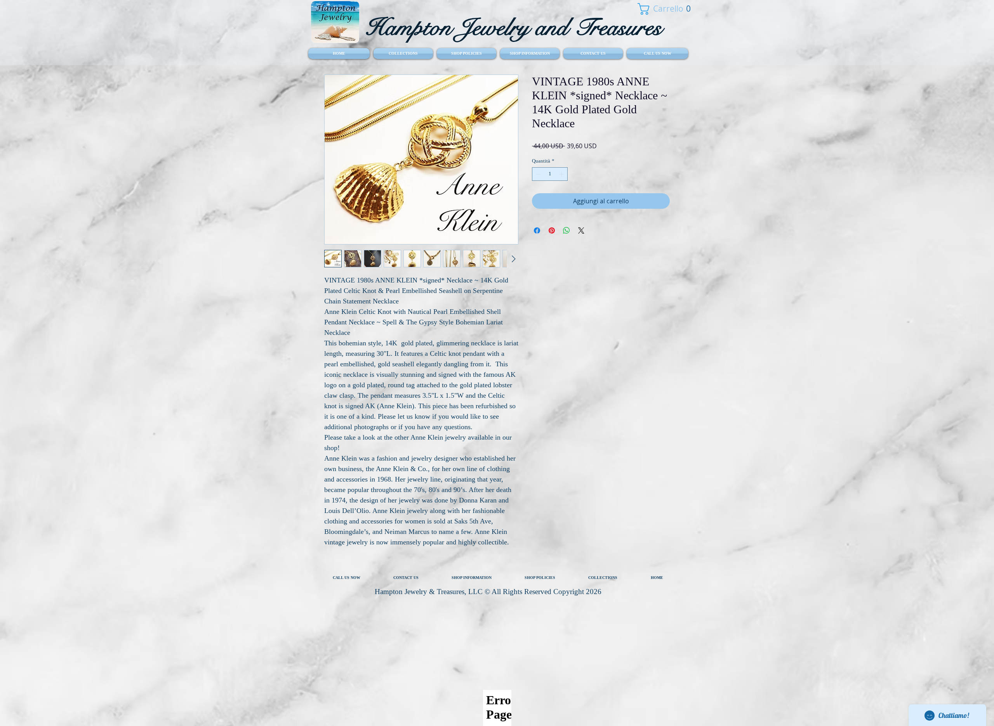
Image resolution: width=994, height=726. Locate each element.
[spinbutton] (550, 174)
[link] (660, 9)
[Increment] (562, 174)
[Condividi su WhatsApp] (566, 230)
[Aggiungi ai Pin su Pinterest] (551, 230)
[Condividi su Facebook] (537, 230)
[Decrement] (537, 174)
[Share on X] (581, 230)
